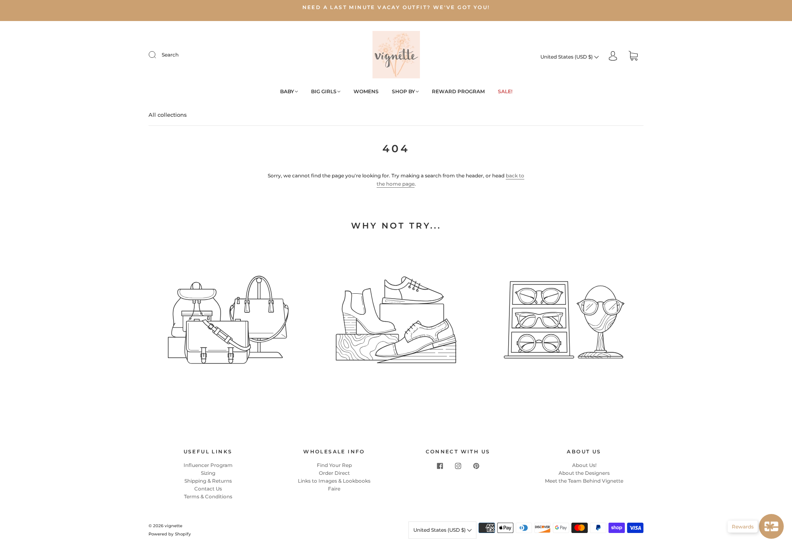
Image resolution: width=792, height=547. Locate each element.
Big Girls (324, 91)
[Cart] (633, 57)
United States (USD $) (567, 57)
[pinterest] (476, 466)
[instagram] (458, 466)
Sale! (505, 91)
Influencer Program (208, 465)
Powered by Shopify (169, 534)
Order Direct (334, 473)
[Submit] (157, 55)
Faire (334, 489)
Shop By (403, 91)
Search (170, 55)
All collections (167, 114)
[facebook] (440, 466)
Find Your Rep (334, 465)
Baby (287, 91)
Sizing (208, 473)
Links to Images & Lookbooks (334, 481)
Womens (366, 91)
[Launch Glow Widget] (771, 526)
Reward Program (458, 91)
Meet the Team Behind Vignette (584, 481)
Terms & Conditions (208, 496)
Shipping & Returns (208, 481)
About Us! (584, 465)
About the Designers (584, 473)
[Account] (613, 57)
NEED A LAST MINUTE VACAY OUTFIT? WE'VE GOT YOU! (396, 7)
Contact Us (208, 489)
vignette (173, 525)
